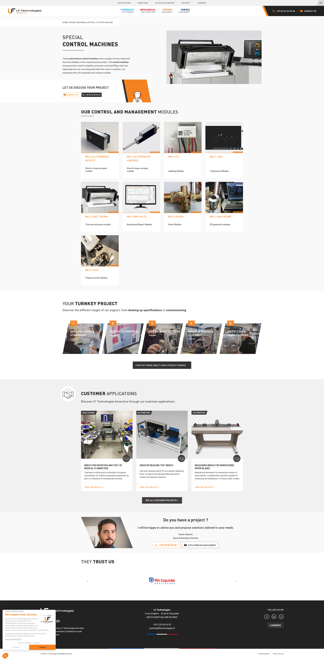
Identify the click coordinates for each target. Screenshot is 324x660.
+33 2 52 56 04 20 (162, 624)
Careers (275, 625)
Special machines (77, 22)
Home (65, 22)
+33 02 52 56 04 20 (285, 11)
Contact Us (310, 11)
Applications (124, 3)
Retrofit (186, 3)
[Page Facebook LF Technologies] (266, 617)
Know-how (143, 3)
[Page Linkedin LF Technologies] (274, 617)
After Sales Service (165, 3)
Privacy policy (263, 654)
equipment (184, 10)
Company (201, 3)
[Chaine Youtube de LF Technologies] (281, 617)
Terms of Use (278, 654)
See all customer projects (161, 500)
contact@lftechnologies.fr (162, 628)
